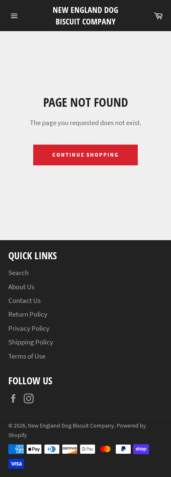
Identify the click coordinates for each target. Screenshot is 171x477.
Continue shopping (85, 154)
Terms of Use (26, 356)
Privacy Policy (28, 328)
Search (18, 272)
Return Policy (27, 314)
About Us (21, 286)
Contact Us (24, 300)
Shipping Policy (30, 342)
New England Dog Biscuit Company (85, 15)
